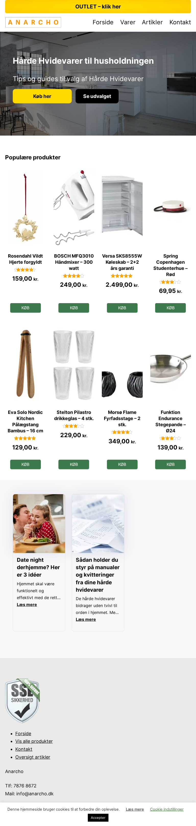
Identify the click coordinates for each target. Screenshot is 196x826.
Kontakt (23, 749)
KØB (25, 307)
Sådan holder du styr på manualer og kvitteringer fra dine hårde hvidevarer (98, 575)
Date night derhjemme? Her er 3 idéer (38, 567)
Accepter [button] (98, 818)
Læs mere (135, 809)
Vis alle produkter (34, 741)
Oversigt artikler (32, 757)
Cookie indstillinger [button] (166, 809)
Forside (23, 733)
